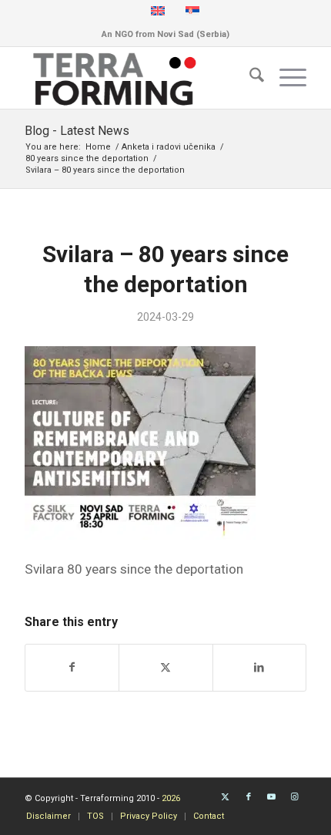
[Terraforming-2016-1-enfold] (137, 78)
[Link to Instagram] (294, 797)
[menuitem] (249, 78)
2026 (171, 798)
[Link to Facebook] (248, 797)
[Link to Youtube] (271, 797)
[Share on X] (165, 667)
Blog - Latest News (77, 130)
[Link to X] (225, 797)
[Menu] (285, 78)
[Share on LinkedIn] (259, 667)
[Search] (249, 78)
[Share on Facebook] (72, 667)
